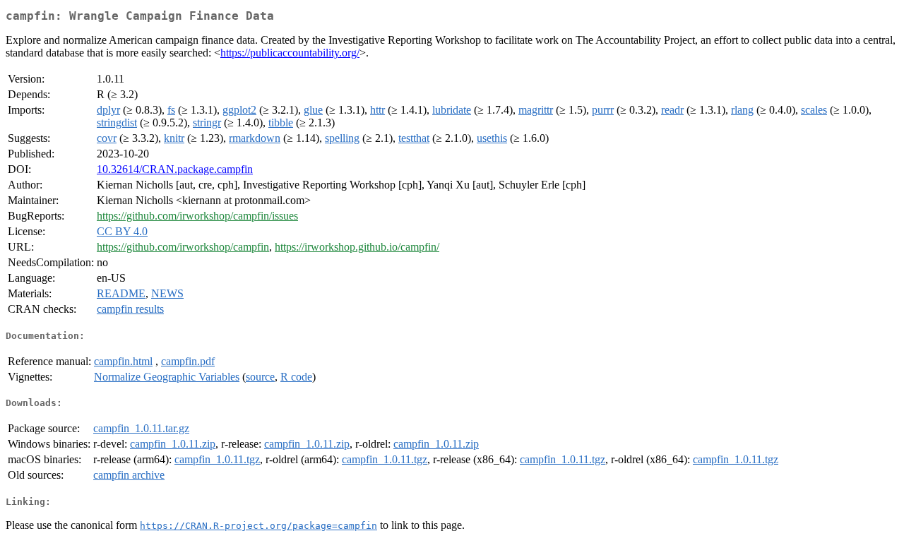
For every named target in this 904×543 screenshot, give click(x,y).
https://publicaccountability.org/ (289, 53)
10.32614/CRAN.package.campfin (175, 169)
